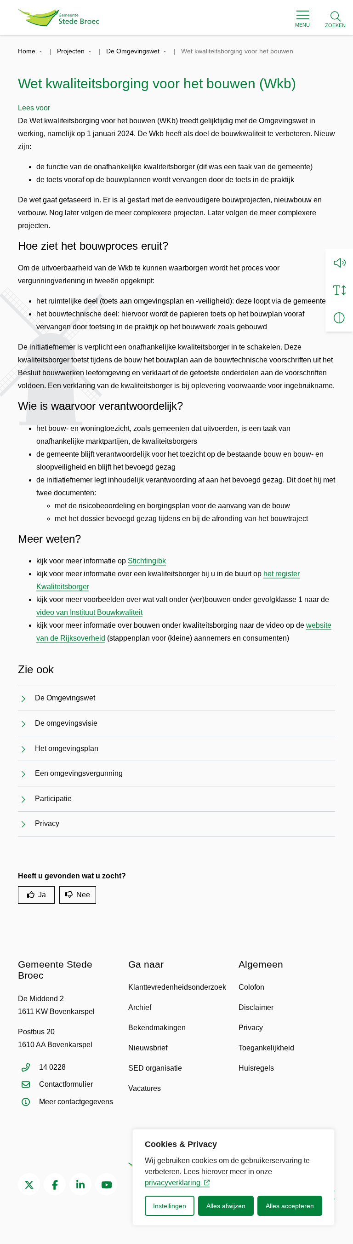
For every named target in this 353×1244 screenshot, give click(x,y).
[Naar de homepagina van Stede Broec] (58, 17)
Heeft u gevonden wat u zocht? (72, 876)
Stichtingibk (147, 561)
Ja (42, 895)
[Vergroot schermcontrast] (339, 318)
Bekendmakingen (157, 1028)
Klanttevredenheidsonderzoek (177, 987)
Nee (83, 895)
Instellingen (169, 1206)
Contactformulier (66, 1084)
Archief (139, 1007)
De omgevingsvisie (66, 723)
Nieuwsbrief (147, 1048)
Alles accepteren (290, 1206)
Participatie (53, 799)
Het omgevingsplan (66, 748)
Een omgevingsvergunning (79, 773)
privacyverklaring (172, 1183)
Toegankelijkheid (266, 1048)
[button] (339, 262)
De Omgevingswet (65, 698)
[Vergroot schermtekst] (339, 290)
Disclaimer (256, 1007)
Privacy (47, 823)
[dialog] (233, 1177)
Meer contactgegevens (76, 1102)
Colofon (251, 987)
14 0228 (52, 1067)
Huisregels (256, 1068)
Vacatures (144, 1088)
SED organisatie (155, 1068)
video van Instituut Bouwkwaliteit (89, 612)
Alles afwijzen (225, 1206)
